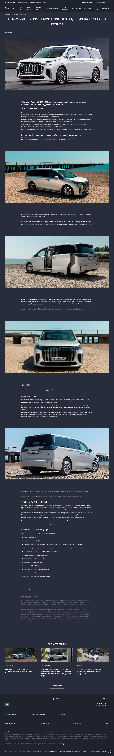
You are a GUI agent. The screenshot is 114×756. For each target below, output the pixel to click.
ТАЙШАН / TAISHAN (52, 8)
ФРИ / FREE (21, 8)
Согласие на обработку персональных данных (73, 751)
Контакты (105, 8)
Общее (7, 744)
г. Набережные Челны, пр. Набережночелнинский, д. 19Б (34, 2)
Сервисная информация (57, 744)
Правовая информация (50, 751)
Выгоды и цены (39, 744)
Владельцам (88, 8)
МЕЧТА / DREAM (29, 8)
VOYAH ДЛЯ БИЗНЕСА (38, 715)
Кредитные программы (22, 744)
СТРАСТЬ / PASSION (39, 8)
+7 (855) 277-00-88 (101, 706)
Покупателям (76, 8)
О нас (97, 8)
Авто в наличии (65, 8)
